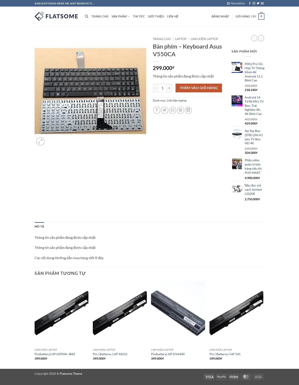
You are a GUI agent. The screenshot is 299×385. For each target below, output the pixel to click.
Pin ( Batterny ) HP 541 (225, 354)
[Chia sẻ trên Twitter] (164, 110)
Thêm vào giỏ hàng (199, 88)
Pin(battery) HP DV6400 (168, 354)
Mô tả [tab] (39, 226)
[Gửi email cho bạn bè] (172, 110)
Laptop (180, 39)
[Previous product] (261, 38)
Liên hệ (173, 16)
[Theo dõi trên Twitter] (258, 3)
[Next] (263, 324)
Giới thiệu (156, 16)
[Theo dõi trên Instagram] (254, 3)
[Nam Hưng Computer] (56, 16)
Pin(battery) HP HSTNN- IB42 (55, 354)
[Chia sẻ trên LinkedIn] (188, 110)
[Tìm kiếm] (86, 16)
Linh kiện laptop (204, 39)
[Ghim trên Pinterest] (180, 110)
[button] (236, 3)
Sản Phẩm (119, 16)
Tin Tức (139, 16)
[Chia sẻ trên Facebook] (156, 110)
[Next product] (254, 38)
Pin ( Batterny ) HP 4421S (110, 354)
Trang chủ (99, 16)
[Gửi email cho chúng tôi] (262, 3)
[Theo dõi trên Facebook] (249, 3)
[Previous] (35, 324)
